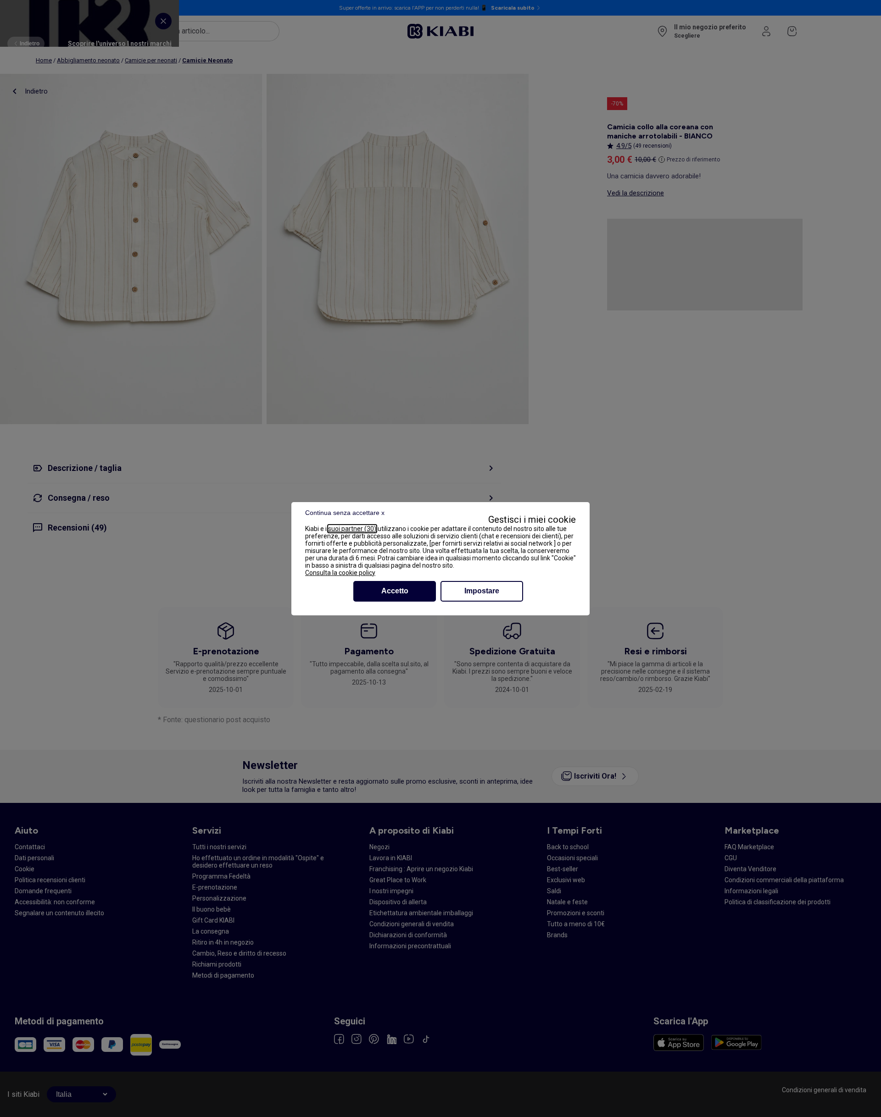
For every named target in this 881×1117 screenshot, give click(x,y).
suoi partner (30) (352, 528)
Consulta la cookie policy (340, 572)
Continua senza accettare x (345, 512)
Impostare (481, 591)
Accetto (394, 591)
